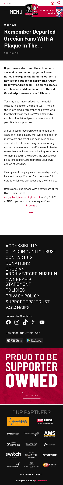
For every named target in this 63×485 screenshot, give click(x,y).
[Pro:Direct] (13, 433)
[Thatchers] (31, 444)
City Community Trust (31, 251)
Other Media (41, 480)
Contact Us (19, 257)
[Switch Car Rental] (13, 455)
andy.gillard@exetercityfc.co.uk (22, 197)
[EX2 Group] (49, 455)
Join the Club (31, 395)
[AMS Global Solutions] (49, 433)
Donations (18, 263)
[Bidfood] (13, 444)
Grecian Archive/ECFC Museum (31, 271)
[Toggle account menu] (52, 3)
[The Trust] (45, 421)
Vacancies (18, 307)
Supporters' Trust (28, 301)
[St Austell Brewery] (31, 455)
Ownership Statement (18, 282)
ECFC (5, 3)
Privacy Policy (23, 295)
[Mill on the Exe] (31, 465)
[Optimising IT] (49, 444)
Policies (15, 289)
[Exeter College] (13, 465)
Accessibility (22, 245)
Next (31, 212)
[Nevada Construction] (18, 421)
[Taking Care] (31, 434)
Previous (31, 205)
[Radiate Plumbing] (49, 465)
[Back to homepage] (31, 10)
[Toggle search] (59, 3)
